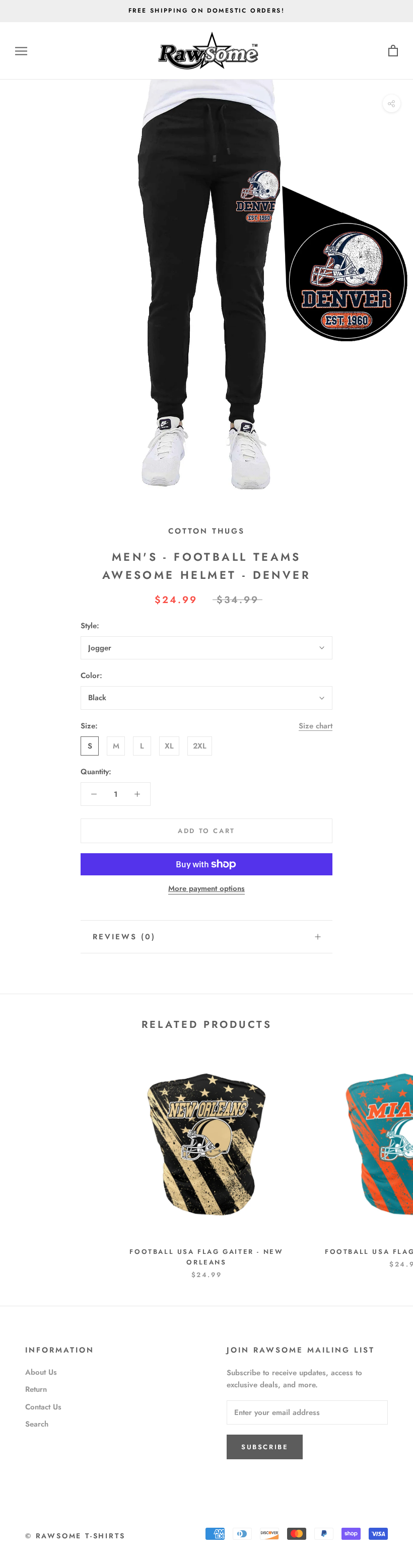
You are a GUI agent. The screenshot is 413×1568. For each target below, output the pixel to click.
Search (36, 1424)
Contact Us (43, 1406)
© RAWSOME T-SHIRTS (75, 1536)
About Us (41, 1372)
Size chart (315, 725)
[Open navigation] (21, 51)
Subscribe (264, 1447)
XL (169, 746)
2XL (199, 746)
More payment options (206, 888)
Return (36, 1389)
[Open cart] (393, 51)
